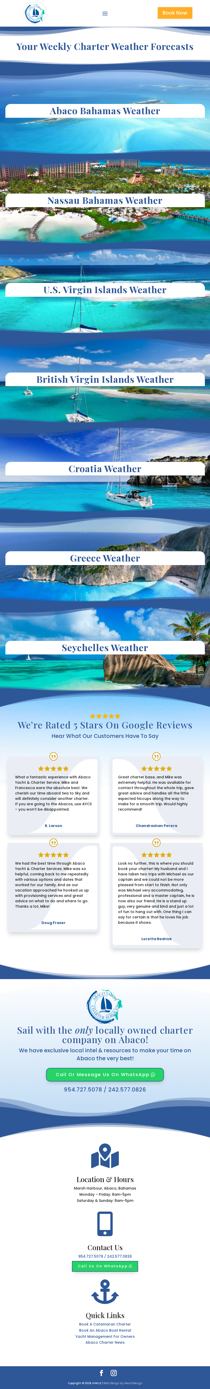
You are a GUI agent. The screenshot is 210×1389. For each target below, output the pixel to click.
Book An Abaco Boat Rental (105, 1330)
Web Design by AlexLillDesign (122, 1383)
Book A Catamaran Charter (105, 1324)
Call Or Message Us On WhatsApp (103, 1074)
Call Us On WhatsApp (103, 1266)
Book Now (175, 12)
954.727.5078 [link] (83, 1089)
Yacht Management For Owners (105, 1336)
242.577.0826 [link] (127, 1089)
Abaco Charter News (105, 1342)
